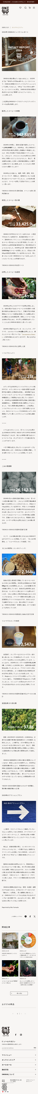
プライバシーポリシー (30, 1080)
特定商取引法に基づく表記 (16, 1080)
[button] (30, 10)
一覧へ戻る (19, 993)
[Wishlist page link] (20, 8)
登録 (35, 1047)
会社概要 (3, 1080)
